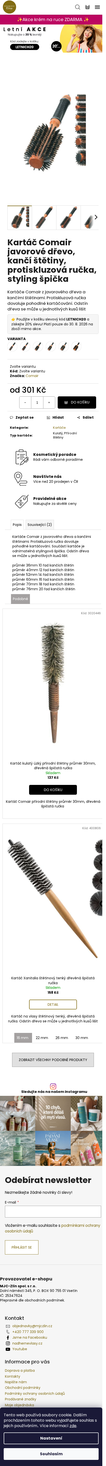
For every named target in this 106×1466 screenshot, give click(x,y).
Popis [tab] (17, 524)
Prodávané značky (20, 1399)
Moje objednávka (19, 1405)
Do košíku (80, 402)
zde (73, 1426)
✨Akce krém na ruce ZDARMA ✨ (53, 19)
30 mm (81, 1037)
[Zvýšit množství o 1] (49, 402)
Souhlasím (51, 1454)
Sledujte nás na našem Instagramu (54, 1091)
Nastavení (51, 1438)
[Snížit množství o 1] (25, 402)
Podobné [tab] (20, 598)
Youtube (19, 1349)
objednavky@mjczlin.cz (32, 1326)
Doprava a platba (20, 1370)
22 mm (42, 1037)
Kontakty (12, 1376)
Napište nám (16, 1382)
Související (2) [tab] (40, 524)
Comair (32, 375)
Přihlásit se (22, 1247)
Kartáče (59, 427)
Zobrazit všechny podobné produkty (53, 1059)
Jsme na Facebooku (29, 1337)
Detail (53, 1004)
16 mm (22, 1037)
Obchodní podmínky (22, 1387)
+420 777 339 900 (28, 1331)
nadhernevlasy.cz (27, 1343)
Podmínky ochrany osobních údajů (35, 1393)
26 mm (61, 1037)
